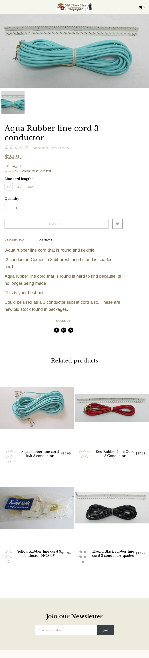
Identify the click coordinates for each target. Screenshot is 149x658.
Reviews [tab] (46, 240)
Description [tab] (15, 240)
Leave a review (59, 147)
